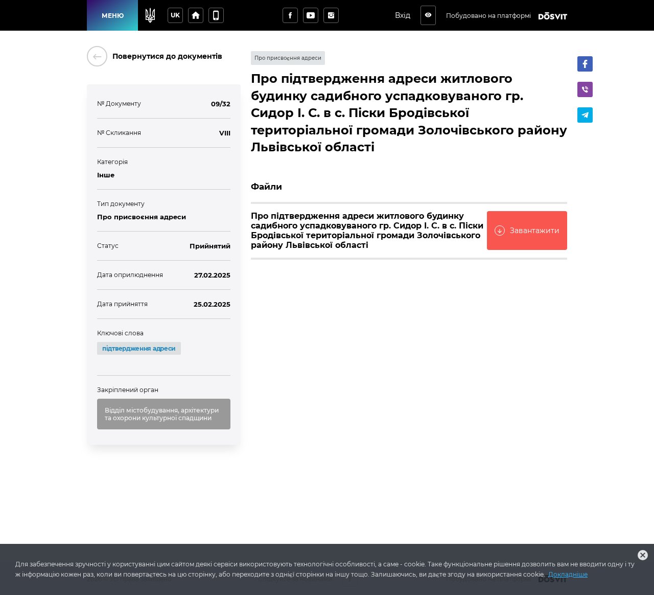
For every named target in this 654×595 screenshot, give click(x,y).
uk (175, 15)
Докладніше (568, 574)
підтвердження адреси (139, 348)
